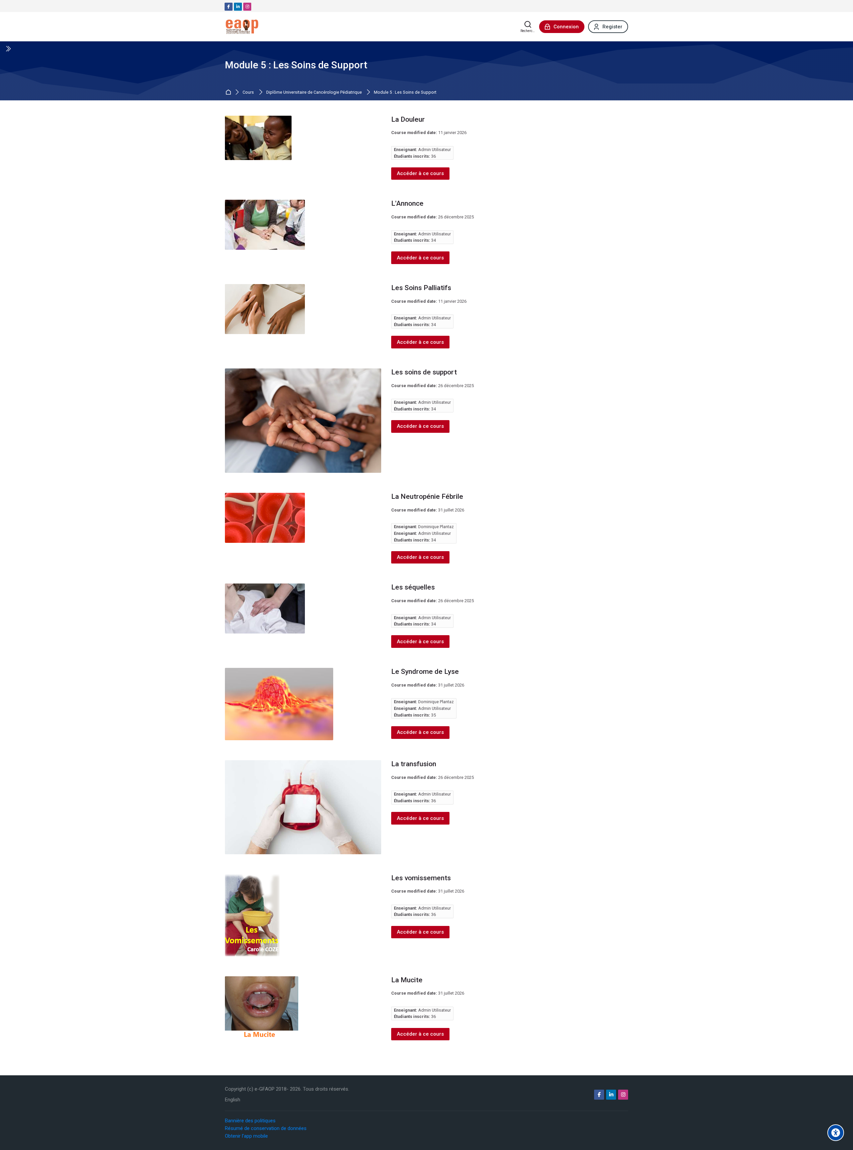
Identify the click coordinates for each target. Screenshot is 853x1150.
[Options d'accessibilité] (835, 1132)
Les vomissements (421, 878)
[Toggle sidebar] (8, 49)
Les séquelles (413, 587)
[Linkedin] (238, 7)
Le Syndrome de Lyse (425, 672)
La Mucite (407, 980)
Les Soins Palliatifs (421, 288)
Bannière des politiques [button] (250, 1121)
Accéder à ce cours (420, 173)
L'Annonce (407, 203)
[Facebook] (229, 7)
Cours (248, 92)
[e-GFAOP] (242, 27)
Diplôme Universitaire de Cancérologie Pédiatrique (314, 92)
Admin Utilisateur (434, 149)
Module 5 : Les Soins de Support (405, 92)
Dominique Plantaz (436, 526)
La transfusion (413, 764)
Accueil (229, 92)
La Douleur (408, 119)
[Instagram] (247, 7)
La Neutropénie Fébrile (427, 496)
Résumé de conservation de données (266, 1128)
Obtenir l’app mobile (246, 1136)
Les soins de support (424, 372)
